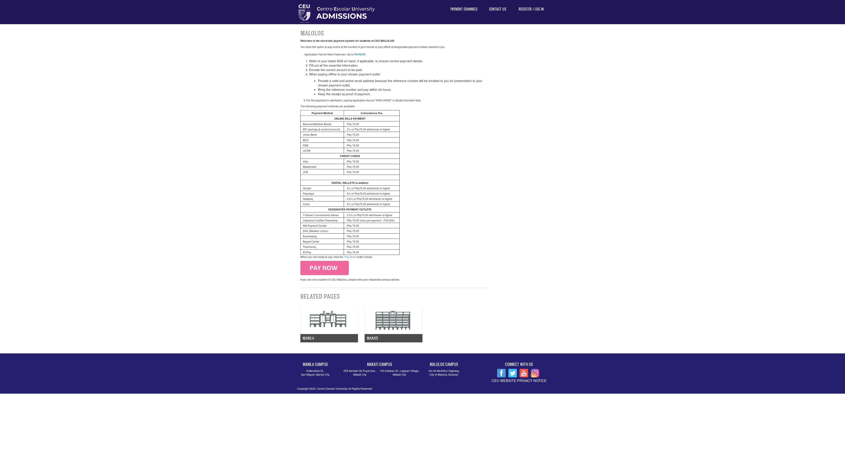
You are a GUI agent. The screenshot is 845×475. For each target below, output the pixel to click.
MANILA (308, 338)
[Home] (369, 13)
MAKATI (372, 338)
